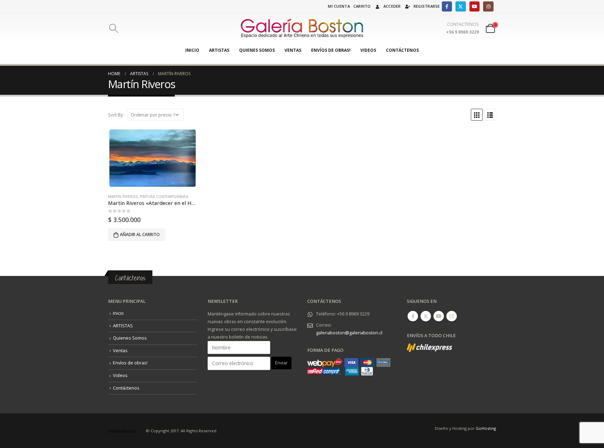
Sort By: (116, 115)
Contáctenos (402, 50)
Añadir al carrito (140, 234)
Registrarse (427, 6)
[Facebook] (447, 6)
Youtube (438, 316)
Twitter (425, 316)
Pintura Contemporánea (164, 196)
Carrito (362, 6)
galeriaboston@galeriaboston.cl (349, 333)
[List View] (490, 115)
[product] (152, 158)
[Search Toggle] (113, 28)
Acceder (392, 6)
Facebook (413, 316)
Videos (368, 50)
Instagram (451, 316)
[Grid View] (477, 115)
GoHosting (486, 428)
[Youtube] (474, 6)
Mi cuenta (339, 6)
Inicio (192, 50)
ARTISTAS (219, 50)
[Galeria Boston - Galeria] (302, 28)
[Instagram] (488, 6)
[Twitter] (460, 6)
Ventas (293, 50)
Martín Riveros (123, 196)
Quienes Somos (257, 50)
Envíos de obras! (331, 50)
